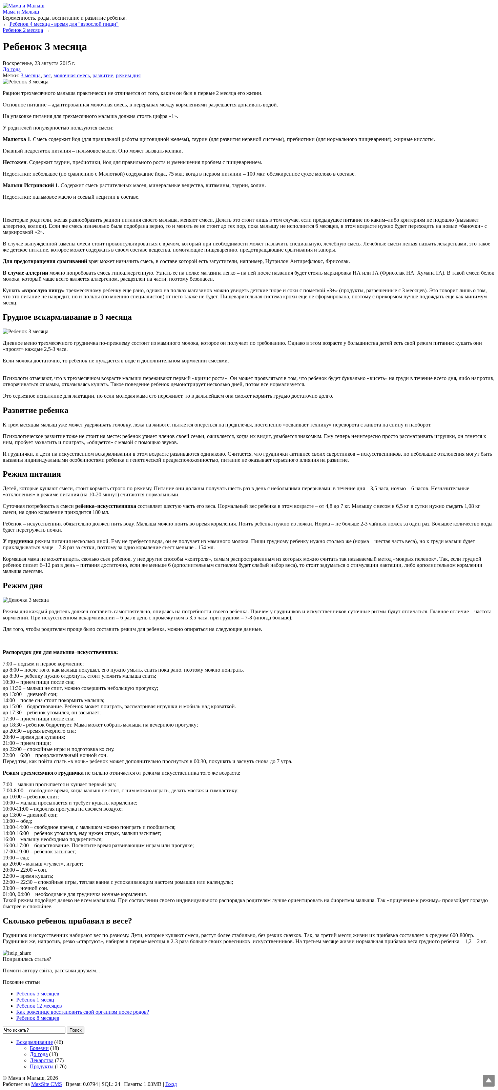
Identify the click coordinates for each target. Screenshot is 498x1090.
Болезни (39, 1048)
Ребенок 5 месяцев (37, 993)
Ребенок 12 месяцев (39, 1006)
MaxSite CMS (46, 1084)
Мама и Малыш (21, 12)
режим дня (128, 75)
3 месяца (31, 75)
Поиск (75, 1030)
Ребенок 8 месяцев (37, 1018)
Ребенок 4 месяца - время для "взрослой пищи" (64, 24)
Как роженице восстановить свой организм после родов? (82, 1012)
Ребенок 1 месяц (35, 1000)
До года (12, 69)
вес (47, 75)
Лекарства (42, 1060)
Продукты (42, 1066)
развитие (102, 75)
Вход (171, 1084)
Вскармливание (34, 1042)
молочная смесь (72, 75)
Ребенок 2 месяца (23, 30)
